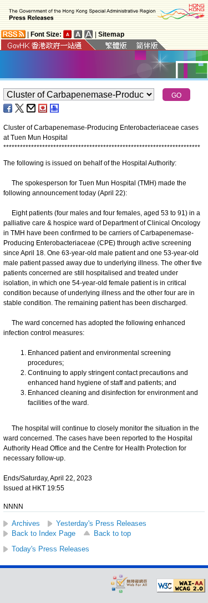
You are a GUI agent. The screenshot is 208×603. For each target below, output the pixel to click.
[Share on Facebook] (8, 108)
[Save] (43, 108)
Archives (26, 523)
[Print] (55, 108)
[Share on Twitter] (20, 108)
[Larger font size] (78, 34)
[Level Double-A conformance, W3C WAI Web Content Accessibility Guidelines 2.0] (180, 586)
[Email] (32, 108)
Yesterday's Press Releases (101, 523)
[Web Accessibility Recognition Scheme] (129, 583)
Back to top (112, 533)
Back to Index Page (43, 533)
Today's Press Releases (50, 549)
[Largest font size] (88, 34)
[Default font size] (67, 34)
